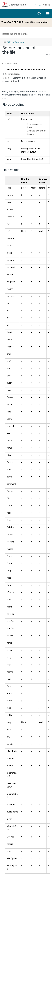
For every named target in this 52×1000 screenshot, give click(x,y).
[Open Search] (35, 4)
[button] (26, 42)
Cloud (16, 81)
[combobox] (26, 69)
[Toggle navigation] (48, 13)
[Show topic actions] (48, 54)
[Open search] (39, 13)
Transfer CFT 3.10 (19, 78)
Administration (38, 78)
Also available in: (9, 63)
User (7, 81)
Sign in (46, 4)
